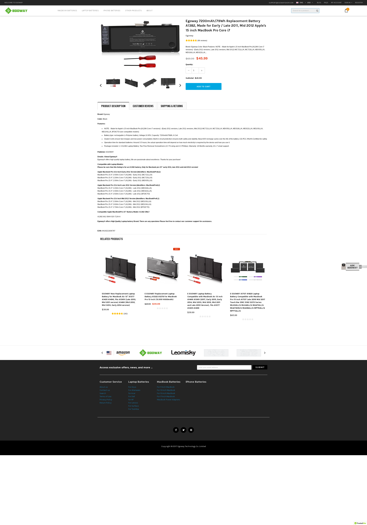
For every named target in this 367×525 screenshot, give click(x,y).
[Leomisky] (183, 353)
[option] (66, 3)
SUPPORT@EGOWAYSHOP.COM (281, 3)
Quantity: (189, 65)
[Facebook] (176, 430)
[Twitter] (183, 430)
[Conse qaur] (249, 352)
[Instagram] (191, 430)
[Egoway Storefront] (118, 353)
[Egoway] (151, 353)
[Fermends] (216, 352)
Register (359, 3)
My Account (336, 3)
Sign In (347, 3)
